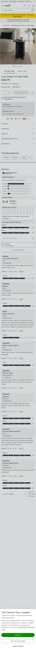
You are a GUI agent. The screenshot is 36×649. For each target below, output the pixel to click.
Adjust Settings (18, 646)
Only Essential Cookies (18, 641)
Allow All (18, 635)
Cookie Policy (23, 627)
